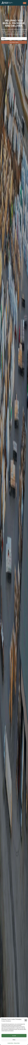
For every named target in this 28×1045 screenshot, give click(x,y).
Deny (14, 1039)
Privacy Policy (17, 1043)
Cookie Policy (10, 1043)
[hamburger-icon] (24, 3)
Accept (14, 1035)
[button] (26, 1020)
